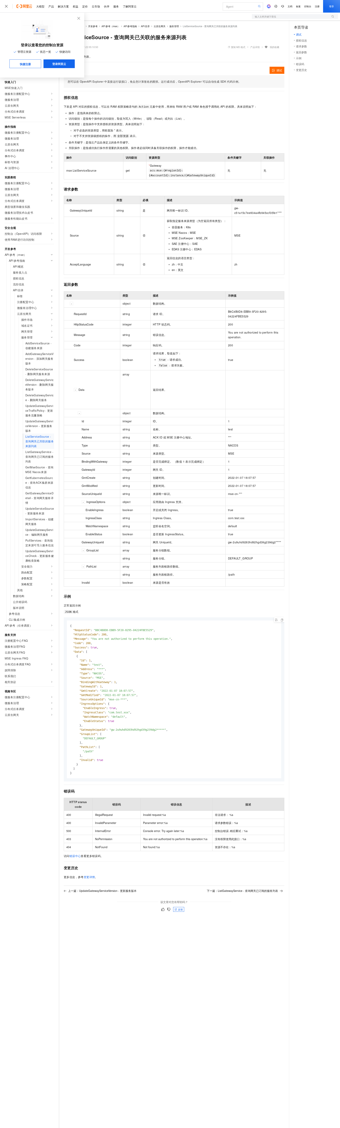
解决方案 (63, 6)
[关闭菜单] (6, 6)
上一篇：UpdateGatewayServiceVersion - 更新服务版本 (102, 891)
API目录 (145, 26)
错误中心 (75, 856)
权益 (75, 6)
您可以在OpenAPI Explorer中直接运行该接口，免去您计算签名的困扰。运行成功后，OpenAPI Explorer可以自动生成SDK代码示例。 (154, 81)
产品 (51, 6)
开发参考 (93, 26)
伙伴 (106, 6)
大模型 (40, 6)
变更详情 (89, 877)
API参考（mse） (111, 26)
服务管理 (174, 26)
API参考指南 (130, 26)
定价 (85, 6)
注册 (317, 6)
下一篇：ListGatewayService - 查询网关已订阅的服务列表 (242, 891)
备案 (298, 6)
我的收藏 (274, 47)
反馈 (180, 909)
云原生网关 (159, 26)
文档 (290, 6)
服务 (116, 6)
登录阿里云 (59, 64)
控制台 (307, 6)
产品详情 (255, 47)
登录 (331, 6)
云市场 (96, 6)
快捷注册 (25, 64)
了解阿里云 (130, 6)
